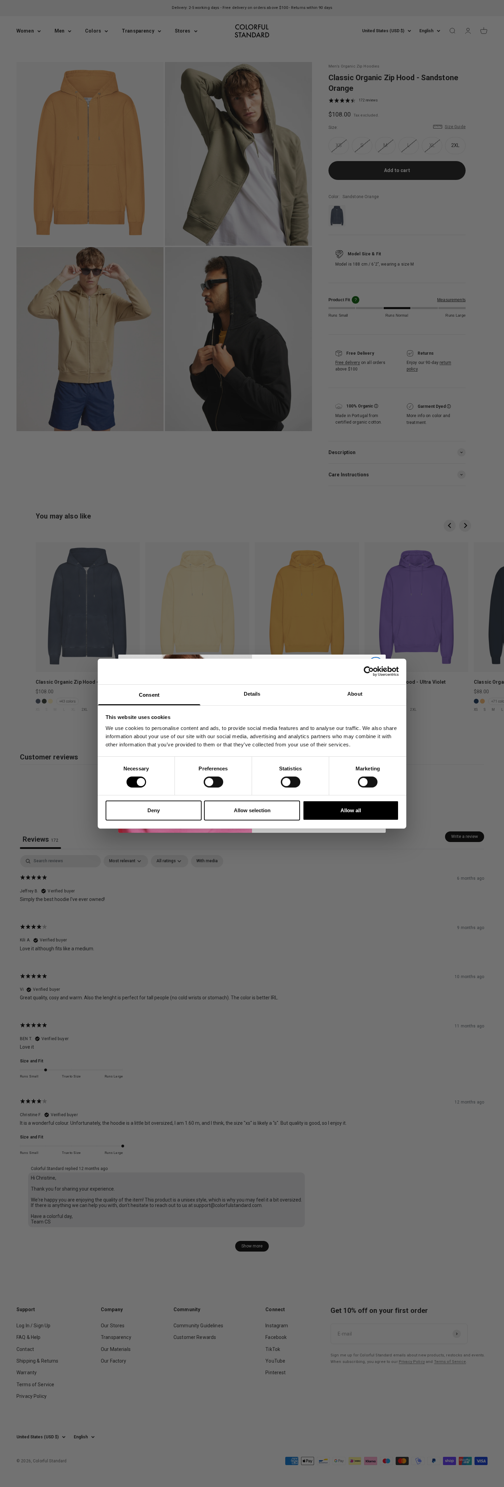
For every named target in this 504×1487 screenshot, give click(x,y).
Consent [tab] (149, 694)
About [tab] (354, 693)
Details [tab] (252, 693)
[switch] (213, 782)
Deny (153, 810)
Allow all (350, 810)
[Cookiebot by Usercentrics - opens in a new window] (369, 671)
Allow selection (252, 810)
